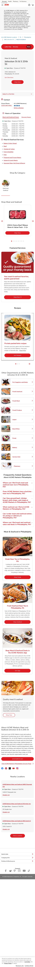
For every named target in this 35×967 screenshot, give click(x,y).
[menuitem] (8, 47)
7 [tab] (21, 241)
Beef (5, 146)
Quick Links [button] (4, 854)
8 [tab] (23, 241)
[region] (17, 962)
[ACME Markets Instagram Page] (19, 871)
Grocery (4, 1)
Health (10, 1)
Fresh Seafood (19, 391)
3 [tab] (19, 363)
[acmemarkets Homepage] (6, 5)
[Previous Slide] (2, 221)
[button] (29, 5)
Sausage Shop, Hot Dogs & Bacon (14, 163)
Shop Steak (22, 577)
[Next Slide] (33, 221)
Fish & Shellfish (8, 152)
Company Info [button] (5, 857)
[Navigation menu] (2, 5)
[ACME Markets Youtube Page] (24, 871)
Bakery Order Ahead (10, 143)
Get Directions (9, 77)
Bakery (19, 447)
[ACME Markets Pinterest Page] (15, 871)
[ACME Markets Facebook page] (6, 871)
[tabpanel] (17, 220)
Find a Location (19, 836)
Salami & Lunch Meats (11, 160)
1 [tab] (11, 241)
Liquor (19, 419)
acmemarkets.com (23, 759)
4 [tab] (16, 241)
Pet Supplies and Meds (20, 382)
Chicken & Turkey (9, 149)
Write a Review (19, 108)
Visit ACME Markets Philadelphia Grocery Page (17, 764)
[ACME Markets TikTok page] (29, 871)
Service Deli (19, 457)
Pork (5, 155)
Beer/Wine (19, 429)
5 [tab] (18, 241)
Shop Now (17, 82)
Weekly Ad (6, 795)
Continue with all (29, 965)
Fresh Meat (19, 401)
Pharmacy (15, 1)
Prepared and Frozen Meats (12, 157)
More (28, 47)
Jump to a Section (8, 94)
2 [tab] (13, 241)
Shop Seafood (22, 622)
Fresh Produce (19, 410)
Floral (19, 438)
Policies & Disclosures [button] (8, 861)
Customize (27, 962)
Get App (23, 671)
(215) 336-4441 (6, 105)
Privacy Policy (8, 963)
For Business (23, 1)
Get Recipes (22, 355)
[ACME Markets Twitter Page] (10, 871)
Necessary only (20, 965)
